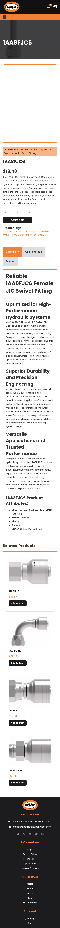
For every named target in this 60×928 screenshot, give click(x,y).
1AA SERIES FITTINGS (12, 231)
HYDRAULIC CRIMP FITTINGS (24, 235)
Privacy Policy (30, 854)
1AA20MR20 (15, 770)
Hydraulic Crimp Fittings (24, 153)
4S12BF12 (14, 591)
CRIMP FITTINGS (29, 231)
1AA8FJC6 (41, 235)
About (30, 888)
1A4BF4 (13, 710)
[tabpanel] (30, 402)
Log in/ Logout (30, 918)
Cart (30, 923)
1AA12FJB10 (15, 650)
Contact (30, 893)
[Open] (4, 17)
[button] (18, 603)
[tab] (12, 252)
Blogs (30, 849)
